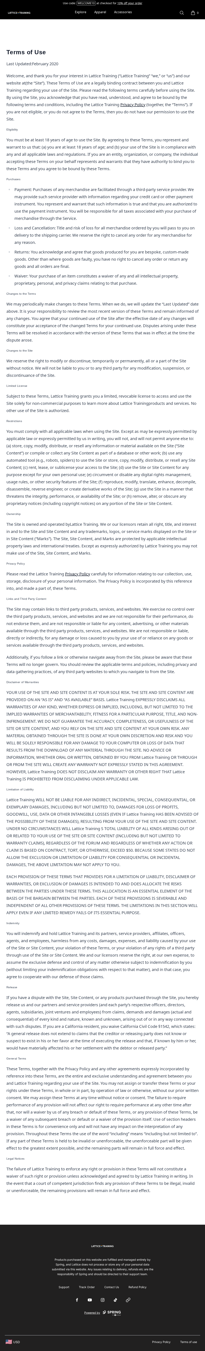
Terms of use (188, 1342)
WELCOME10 (86, 3)
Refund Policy (138, 1287)
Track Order (87, 1287)
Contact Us (111, 1287)
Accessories (123, 12)
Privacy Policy (132, 104)
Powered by (92, 1312)
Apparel (100, 12)
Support (64, 1287)
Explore (80, 12)
